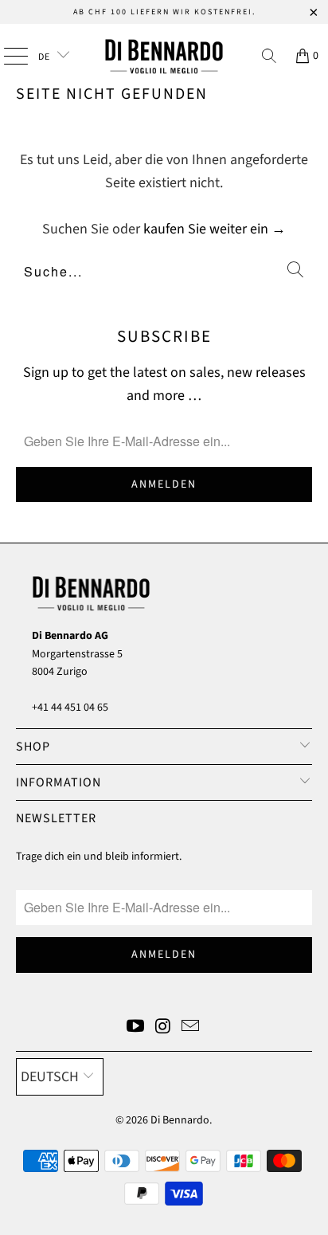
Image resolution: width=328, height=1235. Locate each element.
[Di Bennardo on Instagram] (163, 1028)
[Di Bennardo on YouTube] (135, 1028)
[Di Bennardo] (164, 56)
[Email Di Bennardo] (191, 1028)
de (45, 57)
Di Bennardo (179, 1120)
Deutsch (50, 1077)
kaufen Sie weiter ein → (214, 229)
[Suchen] (269, 56)
